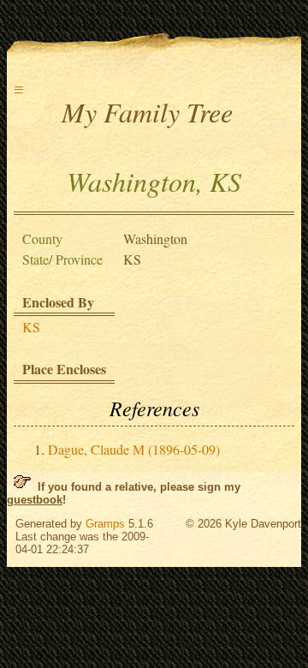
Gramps (105, 523)
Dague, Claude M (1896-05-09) (134, 449)
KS (31, 327)
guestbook (34, 499)
